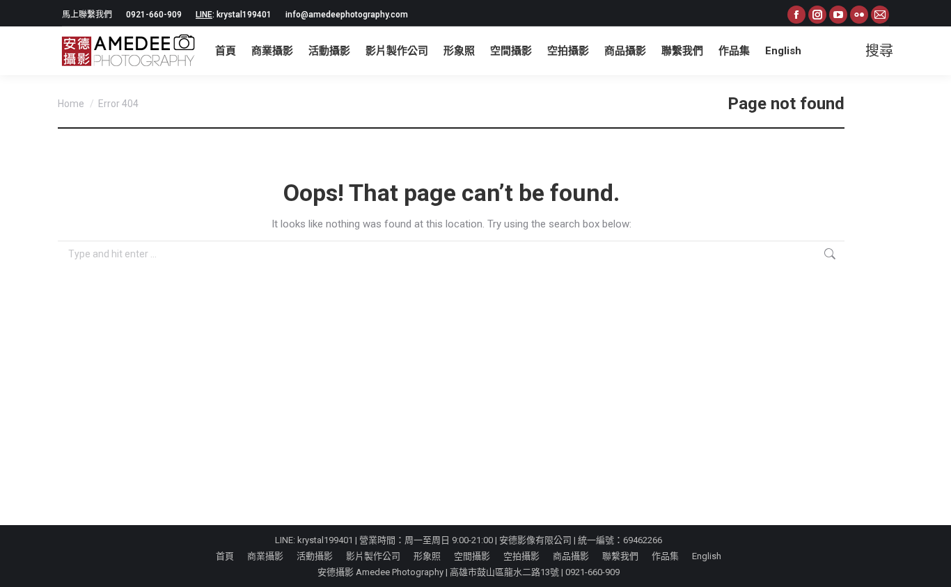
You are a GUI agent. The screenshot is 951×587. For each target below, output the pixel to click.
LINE (204, 14)
